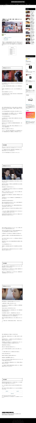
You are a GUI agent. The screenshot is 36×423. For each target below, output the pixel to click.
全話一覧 (12, 393)
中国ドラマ (4, 414)
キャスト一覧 (5, 39)
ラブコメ (10, 412)
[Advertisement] (12, 13)
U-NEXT (27, 69)
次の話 (17, 391)
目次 (11, 47)
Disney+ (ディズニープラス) (29, 104)
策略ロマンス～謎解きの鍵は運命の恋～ (10, 414)
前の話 (6, 391)
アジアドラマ (4, 412)
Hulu (26, 89)
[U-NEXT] (7, 38)
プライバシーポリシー (16, 420)
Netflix (26, 60)
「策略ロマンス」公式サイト (7, 37)
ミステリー (7, 412)
